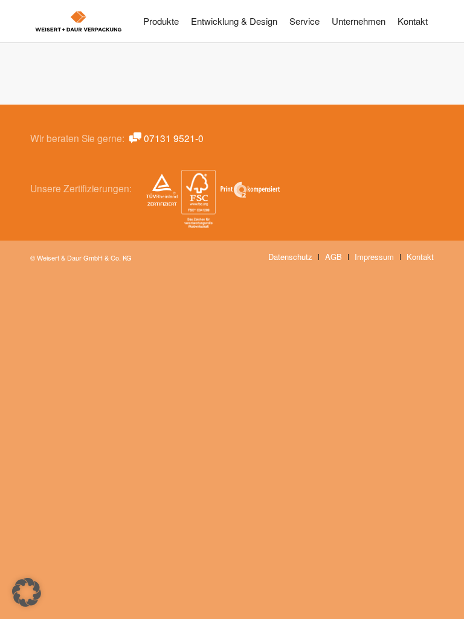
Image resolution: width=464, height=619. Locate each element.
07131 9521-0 (174, 137)
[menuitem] (161, 21)
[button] (26, 592)
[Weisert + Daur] (78, 22)
